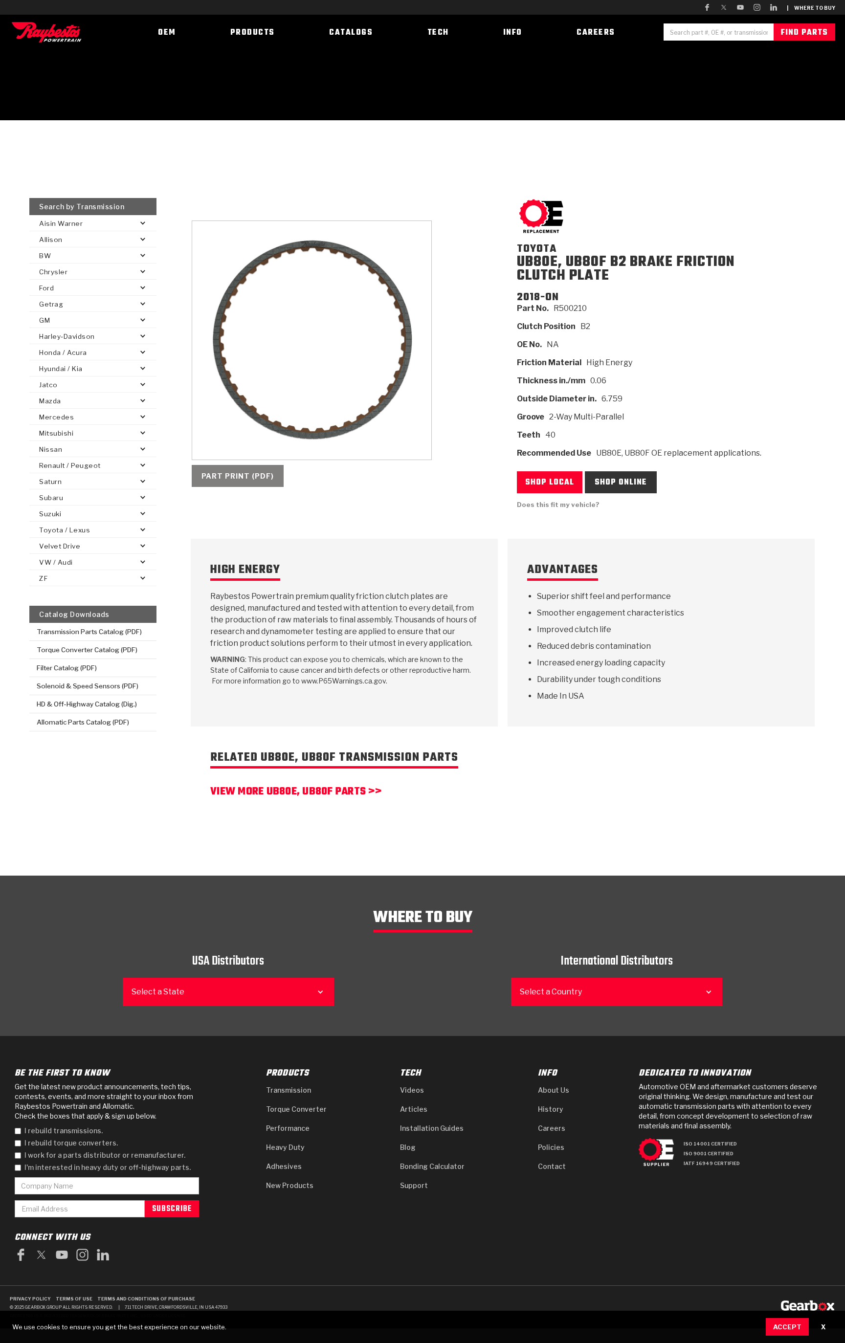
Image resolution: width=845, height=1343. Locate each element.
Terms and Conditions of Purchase (146, 1298)
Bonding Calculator (432, 1166)
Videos (412, 1090)
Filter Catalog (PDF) (67, 668)
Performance (288, 1128)
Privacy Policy (30, 1298)
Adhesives (284, 1166)
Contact (552, 1166)
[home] (49, 32)
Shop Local (549, 482)
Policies (551, 1147)
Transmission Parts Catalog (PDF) (89, 632)
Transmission (288, 1090)
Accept (787, 1327)
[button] (92, 223)
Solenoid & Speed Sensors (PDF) (87, 686)
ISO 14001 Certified (710, 1143)
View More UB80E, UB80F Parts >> (295, 793)
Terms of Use (74, 1298)
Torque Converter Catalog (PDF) (87, 650)
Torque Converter (296, 1109)
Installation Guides (432, 1128)
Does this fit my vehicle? (558, 504)
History (550, 1109)
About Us (553, 1090)
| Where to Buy (811, 8)
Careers (551, 1128)
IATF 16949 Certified (712, 1163)
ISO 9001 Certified (709, 1153)
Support (414, 1185)
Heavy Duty (285, 1147)
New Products (289, 1185)
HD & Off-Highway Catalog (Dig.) (87, 704)
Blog (408, 1147)
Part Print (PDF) (237, 476)
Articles (413, 1109)
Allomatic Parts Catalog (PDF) (83, 722)
